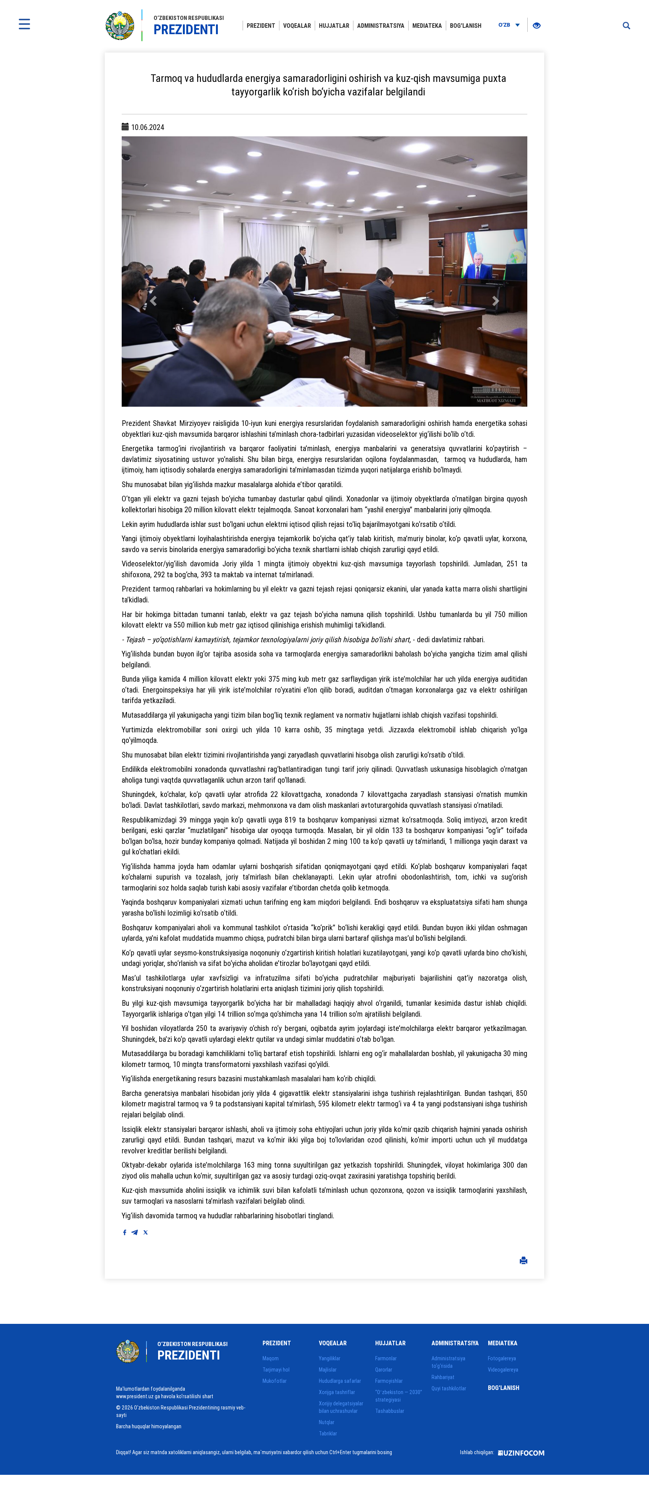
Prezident (261, 25)
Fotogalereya (502, 1358)
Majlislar (328, 1369)
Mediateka (427, 25)
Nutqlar (326, 1422)
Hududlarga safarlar (340, 1381)
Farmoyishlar (389, 1381)
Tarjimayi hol (276, 1369)
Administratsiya (380, 25)
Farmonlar (386, 1358)
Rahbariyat (443, 1377)
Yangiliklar (329, 1358)
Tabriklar (328, 1433)
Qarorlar (383, 1369)
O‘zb (505, 24)
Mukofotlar (275, 1381)
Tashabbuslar (389, 1411)
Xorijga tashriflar (337, 1392)
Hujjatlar (334, 25)
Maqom (271, 1358)
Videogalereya (503, 1369)
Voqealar (297, 25)
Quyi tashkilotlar (449, 1388)
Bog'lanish (465, 25)
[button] (152, 271)
